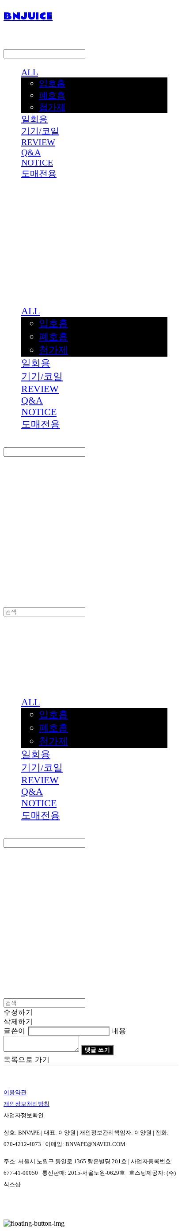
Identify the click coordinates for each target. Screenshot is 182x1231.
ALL (29, 72)
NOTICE (37, 162)
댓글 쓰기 (97, 1049)
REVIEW (38, 142)
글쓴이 (15, 1031)
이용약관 (15, 1092)
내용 (118, 1031)
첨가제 (52, 107)
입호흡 (52, 83)
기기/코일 (40, 131)
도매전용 (39, 173)
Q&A (31, 152)
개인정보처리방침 (26, 1103)
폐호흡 (52, 95)
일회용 (34, 119)
